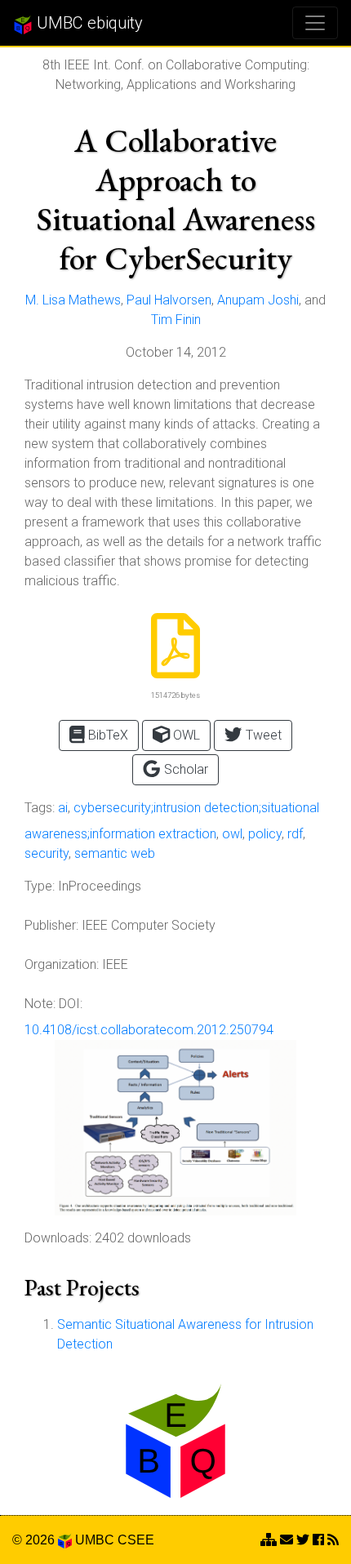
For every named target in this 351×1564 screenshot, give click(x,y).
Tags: (39, 807)
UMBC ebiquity (88, 23)
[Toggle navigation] (315, 23)
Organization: (61, 964)
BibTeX (106, 735)
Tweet (262, 735)
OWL (185, 735)
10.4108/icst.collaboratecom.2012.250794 (148, 1029)
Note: (40, 1003)
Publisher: (51, 925)
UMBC (94, 1540)
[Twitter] (302, 1540)
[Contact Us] (268, 1540)
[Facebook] (318, 1540)
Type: (39, 886)
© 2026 (35, 1540)
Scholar (184, 769)
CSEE (136, 1540)
